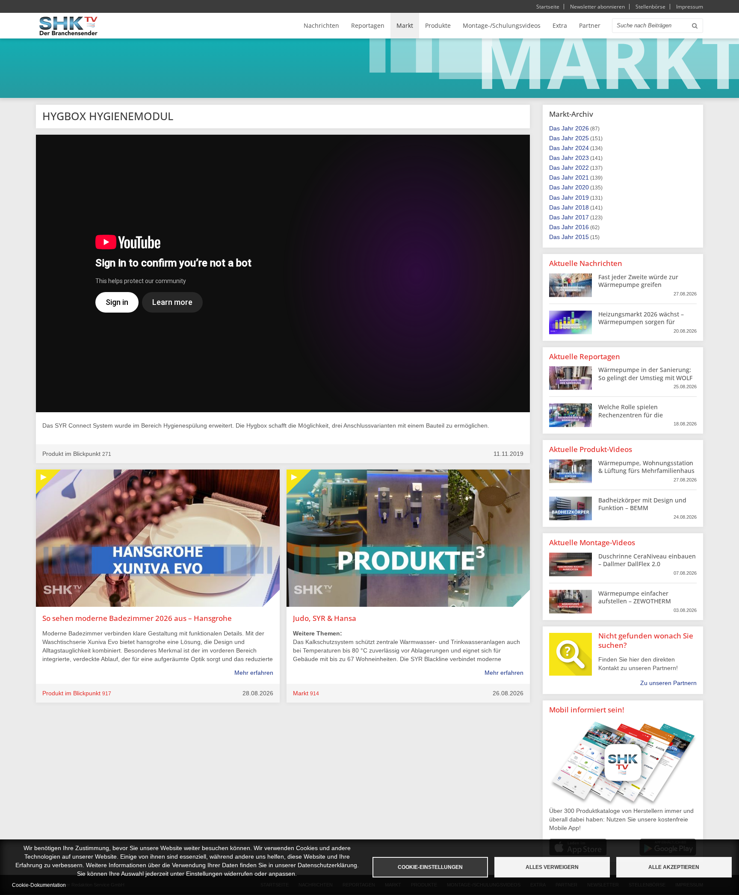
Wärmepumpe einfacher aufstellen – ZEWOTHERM (634, 597)
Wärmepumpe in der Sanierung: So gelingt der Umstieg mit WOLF (645, 373)
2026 (582, 128)
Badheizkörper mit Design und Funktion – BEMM (642, 504)
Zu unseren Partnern (668, 682)
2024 (582, 148)
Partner (589, 25)
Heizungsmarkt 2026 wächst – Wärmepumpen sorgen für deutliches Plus (641, 322)
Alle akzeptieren (673, 867)
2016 (582, 227)
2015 (582, 236)
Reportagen (367, 25)
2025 (582, 138)
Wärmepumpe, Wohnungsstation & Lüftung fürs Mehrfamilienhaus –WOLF (646, 470)
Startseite (547, 6)
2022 (582, 167)
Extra (560, 25)
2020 (582, 187)
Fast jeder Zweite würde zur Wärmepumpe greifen (638, 281)
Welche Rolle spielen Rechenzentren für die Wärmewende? (630, 414)
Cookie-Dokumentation (39, 885)
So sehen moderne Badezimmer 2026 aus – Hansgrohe (137, 618)
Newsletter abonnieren (597, 6)
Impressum (689, 6)
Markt (404, 25)
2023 (582, 157)
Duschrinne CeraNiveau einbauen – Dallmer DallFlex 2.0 (647, 560)
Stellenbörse (650, 6)
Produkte (438, 25)
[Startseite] (68, 25)
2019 (582, 197)
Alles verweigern (552, 867)
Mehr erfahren (253, 672)
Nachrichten (321, 25)
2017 (582, 217)
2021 (582, 177)
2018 (582, 207)
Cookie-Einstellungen (430, 867)
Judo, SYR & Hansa (324, 618)
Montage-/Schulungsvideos (502, 25)
